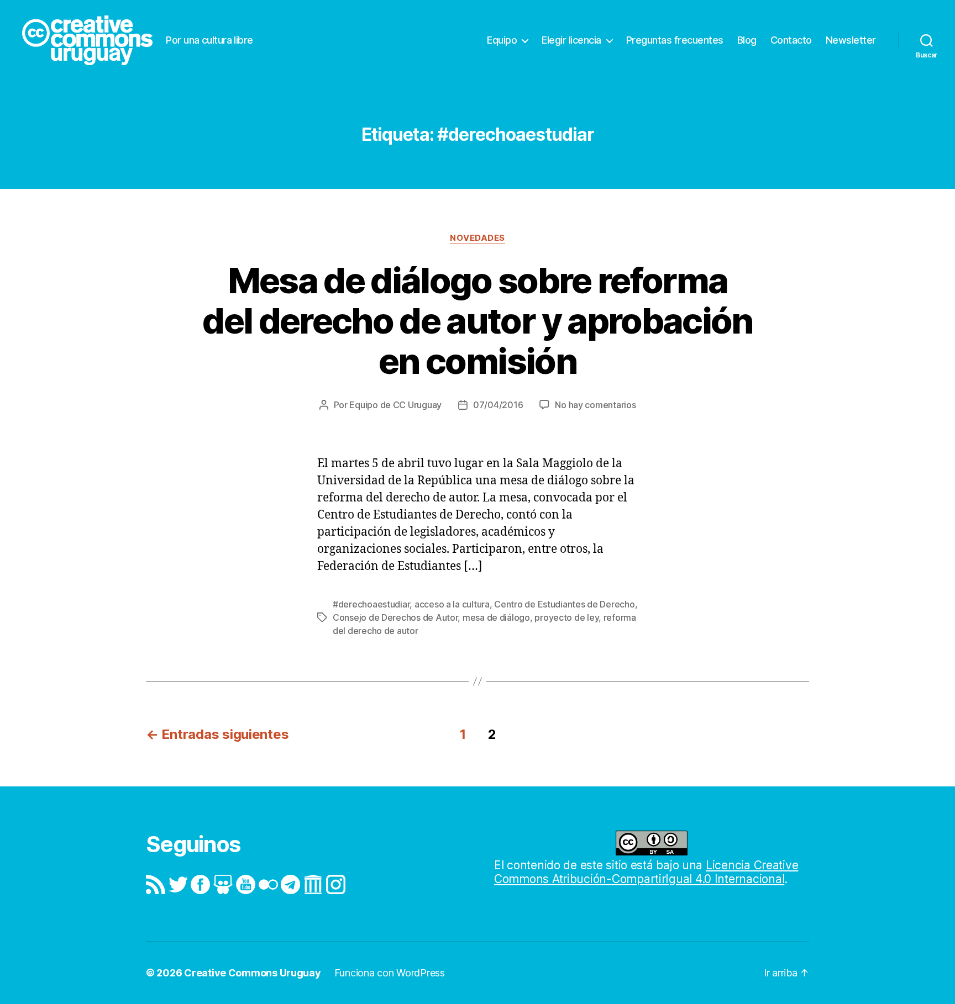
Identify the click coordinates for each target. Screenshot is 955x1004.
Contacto (791, 40)
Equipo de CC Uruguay (395, 404)
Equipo (502, 40)
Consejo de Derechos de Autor (395, 617)
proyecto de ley (566, 617)
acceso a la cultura (452, 604)
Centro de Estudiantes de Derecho (564, 604)
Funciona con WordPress (389, 973)
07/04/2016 (498, 404)
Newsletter (851, 40)
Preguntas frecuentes (674, 40)
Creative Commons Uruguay (252, 973)
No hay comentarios (595, 404)
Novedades (477, 238)
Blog (747, 40)
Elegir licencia (571, 40)
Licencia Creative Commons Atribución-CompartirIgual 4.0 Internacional (646, 872)
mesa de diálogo (496, 617)
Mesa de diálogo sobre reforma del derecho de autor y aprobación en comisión (477, 320)
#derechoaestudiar (371, 604)
